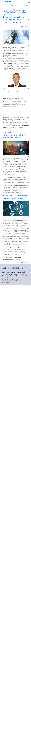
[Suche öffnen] (24, 2)
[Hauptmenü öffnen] (2, 2)
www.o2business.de (14, 279)
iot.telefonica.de (6, 282)
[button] (22, 26)
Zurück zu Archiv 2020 (8, 5)
